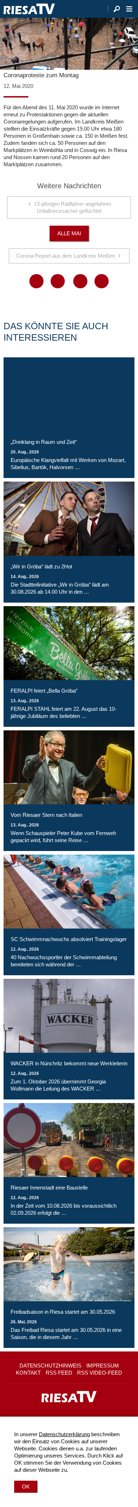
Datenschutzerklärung (64, 1434)
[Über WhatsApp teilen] (80, 281)
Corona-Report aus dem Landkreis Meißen (65, 256)
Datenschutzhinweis (50, 1365)
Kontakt (28, 1373)
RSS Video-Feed (99, 1373)
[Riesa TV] (29, 9)
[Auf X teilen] (58, 281)
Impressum (102, 1365)
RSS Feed (59, 1373)
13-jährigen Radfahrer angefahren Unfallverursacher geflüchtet (72, 207)
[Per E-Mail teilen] (101, 281)
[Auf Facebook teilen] (36, 281)
